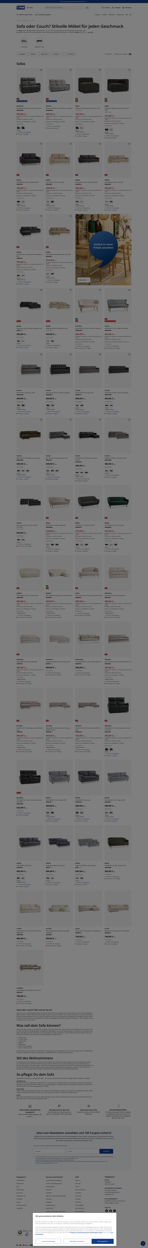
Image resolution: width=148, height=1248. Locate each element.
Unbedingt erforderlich (77, 1241)
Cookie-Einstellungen (48, 1241)
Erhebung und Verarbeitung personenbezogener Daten (86, 1232)
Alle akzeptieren (102, 1241)
